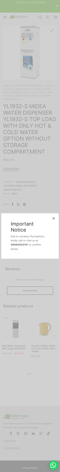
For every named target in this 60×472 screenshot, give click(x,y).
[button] (53, 465)
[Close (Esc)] (53, 218)
